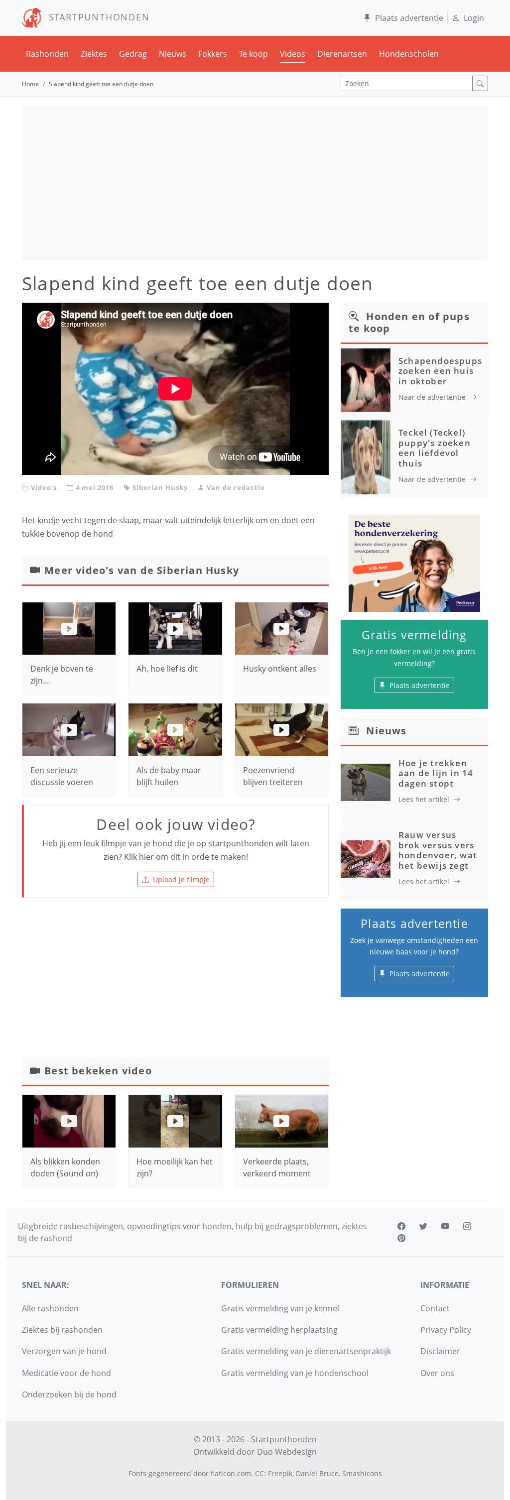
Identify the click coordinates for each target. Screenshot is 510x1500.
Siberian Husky (160, 487)
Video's (44, 487)
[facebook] (401, 1226)
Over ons (437, 1373)
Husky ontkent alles (279, 668)
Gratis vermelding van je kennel (280, 1308)
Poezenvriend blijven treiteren (273, 776)
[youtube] (445, 1226)
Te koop (253, 53)
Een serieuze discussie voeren (61, 776)
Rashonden (47, 53)
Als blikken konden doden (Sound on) (65, 1167)
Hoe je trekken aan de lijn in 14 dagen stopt (435, 773)
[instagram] (467, 1226)
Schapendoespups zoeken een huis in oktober (440, 371)
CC (259, 1473)
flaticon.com (231, 1473)
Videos (292, 53)
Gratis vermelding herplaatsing (279, 1329)
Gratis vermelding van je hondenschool (295, 1373)
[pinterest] (401, 1238)
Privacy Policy (445, 1329)
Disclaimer (440, 1351)
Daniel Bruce (317, 1473)
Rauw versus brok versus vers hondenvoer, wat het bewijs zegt (437, 850)
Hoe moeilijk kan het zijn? (174, 1167)
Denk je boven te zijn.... (61, 674)
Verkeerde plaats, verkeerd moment (277, 1167)
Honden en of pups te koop (409, 322)
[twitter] (423, 1226)
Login (474, 17)
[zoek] (480, 83)
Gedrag (133, 53)
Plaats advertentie (409, 17)
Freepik (280, 1473)
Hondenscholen (409, 53)
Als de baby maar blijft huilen (168, 776)
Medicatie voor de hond (66, 1373)
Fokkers (212, 53)
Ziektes (94, 53)
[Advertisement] (255, 182)
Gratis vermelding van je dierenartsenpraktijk (306, 1351)
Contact (435, 1308)
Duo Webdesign (287, 1451)
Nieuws (172, 53)
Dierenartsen (342, 53)
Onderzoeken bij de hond (69, 1394)
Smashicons (362, 1473)
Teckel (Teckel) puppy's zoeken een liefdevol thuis (434, 447)
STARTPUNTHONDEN (96, 17)
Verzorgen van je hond (64, 1351)
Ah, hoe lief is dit (167, 668)
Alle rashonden (50, 1308)
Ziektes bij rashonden (62, 1329)
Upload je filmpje (181, 879)
